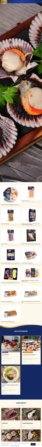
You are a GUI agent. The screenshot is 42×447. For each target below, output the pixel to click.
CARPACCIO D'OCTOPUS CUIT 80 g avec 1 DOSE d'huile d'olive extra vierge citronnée (30, 224)
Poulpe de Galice (5, 354)
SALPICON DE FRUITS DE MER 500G (6, 301)
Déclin (38, 444)
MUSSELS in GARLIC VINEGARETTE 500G (7, 321)
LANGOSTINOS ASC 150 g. (26, 200)
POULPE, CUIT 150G (4, 243)
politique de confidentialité (15, 445)
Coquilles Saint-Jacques (27, 352)
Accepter (33, 444)
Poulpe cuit (5, 352)
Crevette (4, 382)
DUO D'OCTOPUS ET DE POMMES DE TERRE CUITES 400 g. (10, 282)
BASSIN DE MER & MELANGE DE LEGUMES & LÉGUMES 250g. (31, 243)
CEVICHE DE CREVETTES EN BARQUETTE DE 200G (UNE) (9, 204)
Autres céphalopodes (28, 423)
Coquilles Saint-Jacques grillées (29, 354)
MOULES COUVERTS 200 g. (5, 223)
